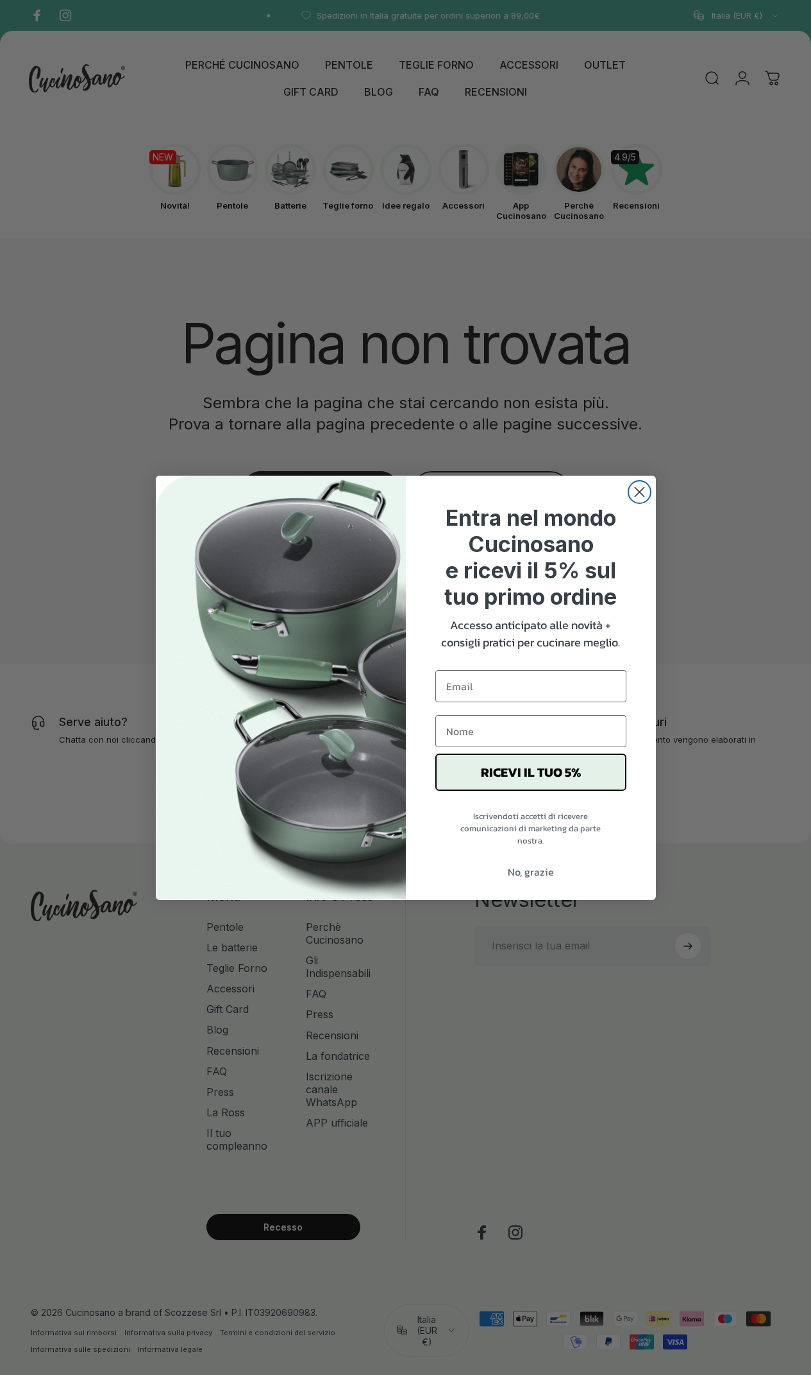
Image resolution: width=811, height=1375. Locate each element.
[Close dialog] (639, 492)
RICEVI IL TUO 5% (531, 772)
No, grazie (531, 871)
